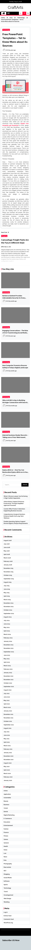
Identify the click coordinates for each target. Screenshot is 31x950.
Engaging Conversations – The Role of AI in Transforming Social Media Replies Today (15, 332)
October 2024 (8, 610)
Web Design (7, 898)
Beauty (6, 801)
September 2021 (9, 725)
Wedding (6, 902)
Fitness (6, 836)
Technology (6, 30)
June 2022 (7, 697)
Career (6, 808)
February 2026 (8, 561)
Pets (5, 860)
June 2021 (7, 735)
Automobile (7, 797)
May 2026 (7, 551)
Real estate (7, 867)
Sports (6, 884)
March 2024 (7, 634)
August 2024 (8, 617)
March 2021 (7, 745)
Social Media (8, 877)
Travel (6, 891)
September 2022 (9, 686)
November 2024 (8, 606)
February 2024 (8, 638)
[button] (20, 13)
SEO (5, 870)
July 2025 (6, 585)
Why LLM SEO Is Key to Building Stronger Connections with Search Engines (14, 401)
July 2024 (7, 620)
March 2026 (7, 558)
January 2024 (8, 641)
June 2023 (7, 655)
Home (5, 850)
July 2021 (6, 731)
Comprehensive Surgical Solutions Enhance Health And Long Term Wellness (14, 516)
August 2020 (8, 763)
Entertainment (8, 825)
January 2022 (8, 711)
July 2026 (7, 544)
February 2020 (8, 777)
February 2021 (8, 749)
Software (6, 881)
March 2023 (7, 665)
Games (6, 839)
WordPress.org (8, 922)
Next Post (4, 232)
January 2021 (8, 752)
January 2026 (8, 565)
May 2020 (7, 766)
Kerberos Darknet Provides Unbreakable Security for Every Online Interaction (13, 297)
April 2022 (7, 704)
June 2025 (7, 589)
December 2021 (8, 714)
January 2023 (8, 672)
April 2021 (7, 742)
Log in (6, 912)
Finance (6, 832)
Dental (6, 811)
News (5, 857)
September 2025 (9, 578)
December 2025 (8, 568)
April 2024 (7, 631)
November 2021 (8, 718)
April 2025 (7, 596)
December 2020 (8, 756)
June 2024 (7, 624)
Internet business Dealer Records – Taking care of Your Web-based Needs (15, 436)
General (6, 843)
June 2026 (7, 547)
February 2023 (8, 669)
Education (7, 822)
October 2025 (8, 575)
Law (5, 853)
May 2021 (6, 738)
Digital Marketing (9, 815)
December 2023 (8, 645)
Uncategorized (8, 895)
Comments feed (9, 919)
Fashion (6, 829)
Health (6, 846)
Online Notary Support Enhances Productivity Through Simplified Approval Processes (14, 503)
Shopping (4, 236)
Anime (6, 790)
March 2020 (7, 773)
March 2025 (7, 599)
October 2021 (8, 721)
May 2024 (7, 627)
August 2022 (7, 690)
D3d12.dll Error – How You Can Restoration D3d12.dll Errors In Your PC (15, 471)
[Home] (3, 13)
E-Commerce (8, 818)
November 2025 (8, 572)
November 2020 (8, 759)
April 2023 (7, 662)
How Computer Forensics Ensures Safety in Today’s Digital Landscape (15, 366)
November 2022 (8, 679)
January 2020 (8, 780)
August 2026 (8, 540)
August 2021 (7, 728)
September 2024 (9, 613)
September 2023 (9, 652)
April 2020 (7, 770)
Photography (8, 863)
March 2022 (7, 707)
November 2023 (8, 648)
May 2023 (6, 658)
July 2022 (6, 693)
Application (7, 794)
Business (6, 804)
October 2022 (8, 683)
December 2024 (8, 603)
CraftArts (15, 7)
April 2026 (7, 554)
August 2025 (7, 582)
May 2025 (6, 592)
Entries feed (7, 915)
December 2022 (8, 676)
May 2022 (6, 700)
